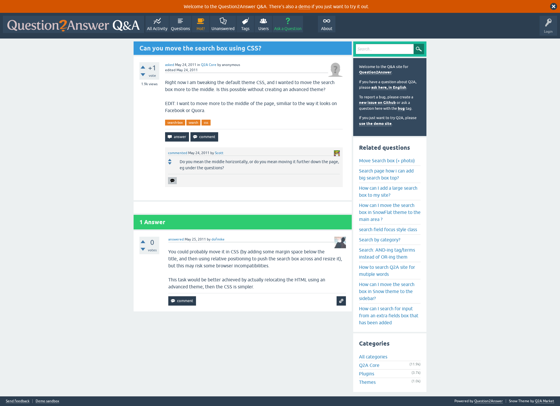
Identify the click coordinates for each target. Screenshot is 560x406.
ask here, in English (388, 87)
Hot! (201, 28)
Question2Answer (375, 72)
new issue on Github (377, 102)
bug (401, 108)
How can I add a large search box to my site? (388, 191)
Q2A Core (208, 65)
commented (177, 153)
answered (176, 239)
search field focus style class (388, 229)
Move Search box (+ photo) (387, 160)
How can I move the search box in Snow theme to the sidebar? (386, 291)
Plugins (366, 373)
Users (263, 28)
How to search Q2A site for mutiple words (387, 270)
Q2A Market (544, 401)
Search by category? (379, 239)
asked (169, 65)
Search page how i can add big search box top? (386, 174)
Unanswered (223, 28)
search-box (175, 122)
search (193, 122)
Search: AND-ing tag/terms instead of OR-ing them (387, 253)
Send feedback (17, 401)
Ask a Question (288, 28)
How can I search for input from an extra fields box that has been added (388, 315)
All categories (373, 356)
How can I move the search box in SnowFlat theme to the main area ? (390, 212)
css (206, 122)
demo (304, 6)
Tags (245, 28)
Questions (180, 28)
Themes (367, 382)
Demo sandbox (47, 401)
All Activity (157, 28)
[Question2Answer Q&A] (73, 24)
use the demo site (375, 123)
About (326, 28)
